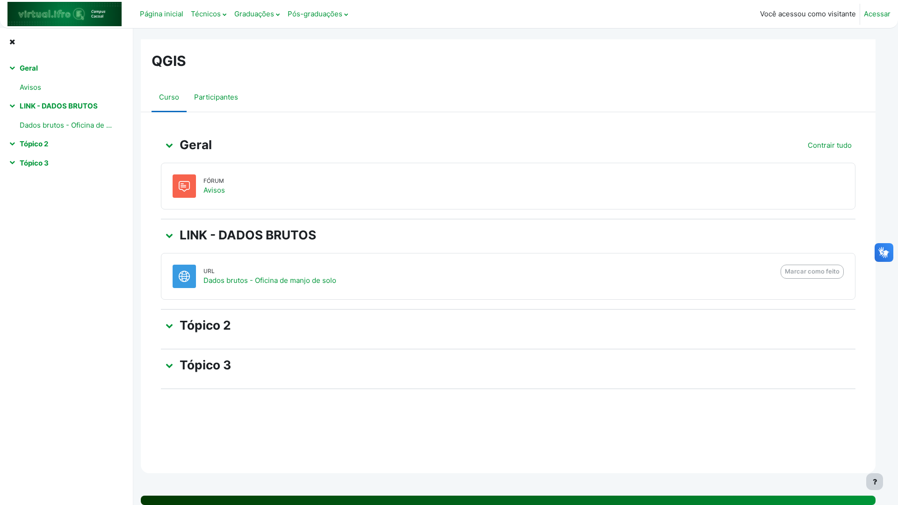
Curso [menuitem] (169, 97)
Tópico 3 (34, 163)
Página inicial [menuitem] (161, 13)
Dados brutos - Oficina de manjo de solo (67, 125)
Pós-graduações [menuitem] (315, 13)
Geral (29, 68)
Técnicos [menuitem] (206, 13)
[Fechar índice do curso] (12, 42)
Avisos (30, 87)
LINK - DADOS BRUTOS (59, 105)
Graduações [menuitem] (254, 13)
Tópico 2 (34, 143)
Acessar (877, 13)
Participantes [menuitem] (216, 97)
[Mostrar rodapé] (874, 481)
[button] (169, 145)
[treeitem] (66, 78)
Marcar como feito (812, 271)
